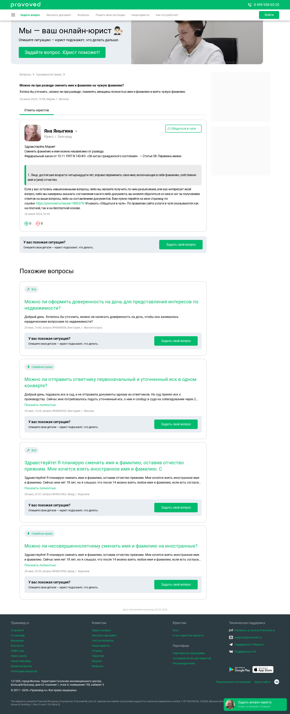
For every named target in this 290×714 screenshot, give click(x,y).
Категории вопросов (24, 671)
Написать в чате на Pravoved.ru (255, 630)
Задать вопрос (30, 15)
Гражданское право (49, 74)
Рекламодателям (184, 663)
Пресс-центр (19, 655)
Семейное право (42, 367)
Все (34, 289)
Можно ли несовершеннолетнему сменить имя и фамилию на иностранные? (110, 546)
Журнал (97, 661)
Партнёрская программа (189, 653)
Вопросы (83, 15)
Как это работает (167, 15)
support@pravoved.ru (248, 637)
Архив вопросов (21, 666)
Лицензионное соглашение (233, 681)
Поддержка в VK (245, 651)
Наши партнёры (21, 661)
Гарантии (98, 655)
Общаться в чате (183, 128)
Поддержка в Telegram (249, 644)
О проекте (17, 630)
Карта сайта (262, 681)
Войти (269, 15)
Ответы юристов (36, 110)
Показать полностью (40, 405)
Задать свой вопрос (181, 244)
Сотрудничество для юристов (192, 658)
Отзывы (97, 650)
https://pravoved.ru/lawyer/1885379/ (60, 203)
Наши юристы (140, 15)
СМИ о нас (17, 650)
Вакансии (17, 640)
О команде (18, 635)
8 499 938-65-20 (266, 5)
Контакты (17, 645)
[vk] (276, 681)
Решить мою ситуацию (110, 15)
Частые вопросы (103, 640)
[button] (255, 704)
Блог (176, 630)
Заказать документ (58, 15)
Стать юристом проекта (188, 635)
